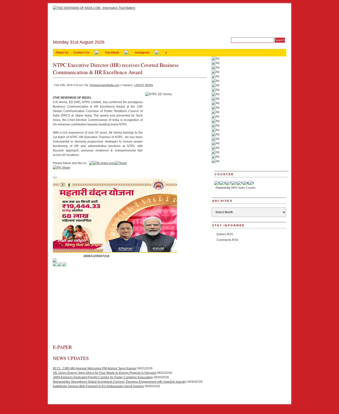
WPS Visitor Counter (243, 187)
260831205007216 (96, 256)
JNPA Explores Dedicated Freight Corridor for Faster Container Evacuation (103, 377)
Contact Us (81, 52)
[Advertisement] (130, 306)
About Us (61, 52)
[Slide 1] (55, 177)
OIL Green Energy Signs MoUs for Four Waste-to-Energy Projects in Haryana (104, 373)
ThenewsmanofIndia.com (104, 85)
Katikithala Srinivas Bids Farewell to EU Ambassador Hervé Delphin (98, 386)
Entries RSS (225, 234)
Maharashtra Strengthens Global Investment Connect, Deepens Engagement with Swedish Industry (119, 382)
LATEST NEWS (143, 85)
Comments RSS (227, 240)
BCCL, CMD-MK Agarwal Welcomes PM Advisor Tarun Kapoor (94, 368)
